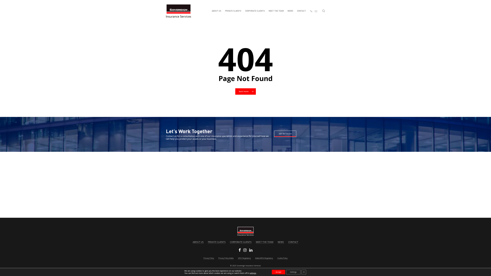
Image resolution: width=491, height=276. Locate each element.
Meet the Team (264, 242)
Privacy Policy (209, 258)
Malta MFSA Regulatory (264, 258)
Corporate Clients (241, 242)
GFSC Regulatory (244, 258)
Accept (278, 272)
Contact (293, 242)
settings (253, 273)
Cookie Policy (282, 258)
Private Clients (217, 242)
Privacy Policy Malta (226, 258)
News (281, 242)
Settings (293, 272)
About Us (198, 242)
